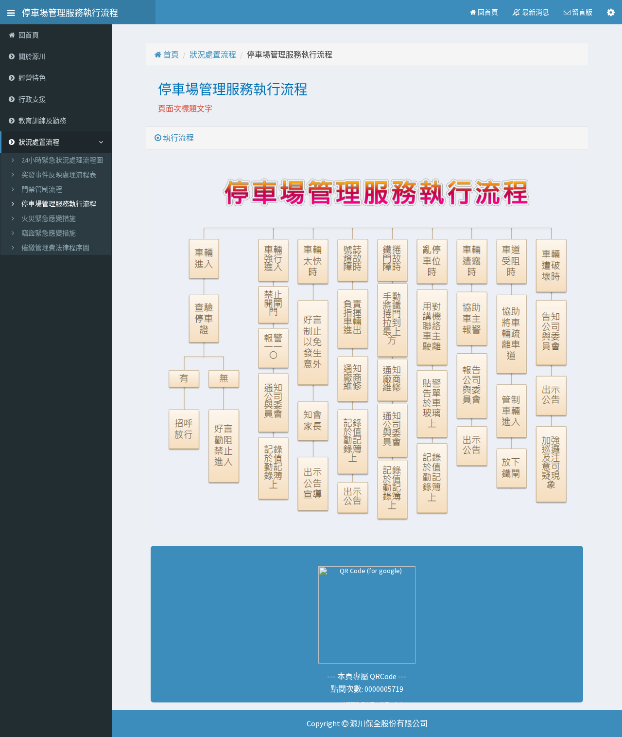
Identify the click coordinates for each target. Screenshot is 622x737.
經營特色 (32, 77)
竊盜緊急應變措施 (48, 233)
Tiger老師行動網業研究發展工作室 (367, 704)
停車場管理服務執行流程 (66, 12)
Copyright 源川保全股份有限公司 (367, 723)
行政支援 (32, 99)
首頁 (170, 54)
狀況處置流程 (213, 54)
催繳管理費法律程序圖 (55, 247)
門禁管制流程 (41, 189)
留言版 (581, 12)
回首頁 (487, 12)
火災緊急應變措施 (48, 218)
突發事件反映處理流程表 (58, 174)
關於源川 (32, 56)
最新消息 (534, 12)
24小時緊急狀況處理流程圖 (62, 160)
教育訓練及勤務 (42, 120)
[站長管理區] (611, 12)
